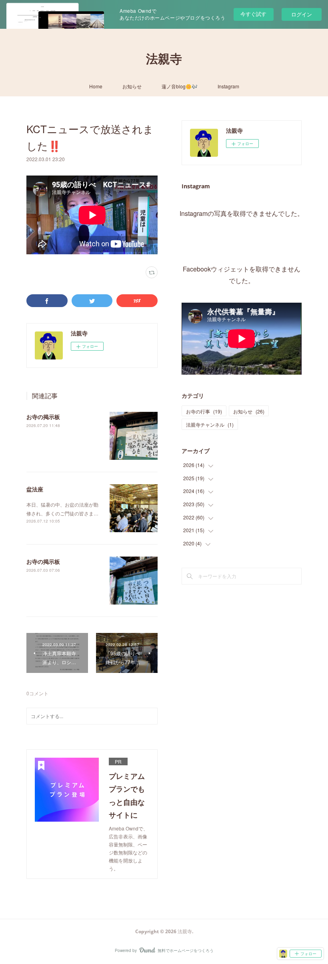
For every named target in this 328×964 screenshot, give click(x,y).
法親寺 (164, 58)
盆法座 (34, 489)
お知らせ (132, 86)
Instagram (228, 86)
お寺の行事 (204, 411)
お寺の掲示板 (43, 417)
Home (95, 86)
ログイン (301, 14)
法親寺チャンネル (210, 424)
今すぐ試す (253, 14)
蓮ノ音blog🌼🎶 (180, 86)
